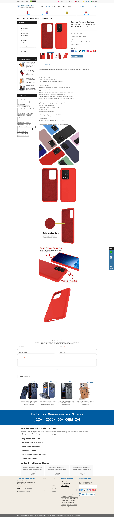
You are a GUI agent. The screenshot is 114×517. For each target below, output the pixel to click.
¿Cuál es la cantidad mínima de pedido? (33, 442)
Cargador (23, 48)
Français (70, 1)
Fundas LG (23, 38)
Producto (48, 6)
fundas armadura (31, 119)
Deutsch (78, 1)
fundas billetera (21, 117)
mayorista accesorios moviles (74, 515)
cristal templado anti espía (23, 135)
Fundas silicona (29, 113)
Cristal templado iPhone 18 (23, 101)
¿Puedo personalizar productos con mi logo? (34, 454)
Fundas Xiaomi (24, 35)
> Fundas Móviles (34, 18)
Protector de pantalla (25, 46)
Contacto (69, 6)
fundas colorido (21, 124)
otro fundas (23, 42)
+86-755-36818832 (23, 486)
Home (42, 6)
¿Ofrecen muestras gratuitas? (30, 458)
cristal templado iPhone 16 (29, 126)
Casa (18, 18)
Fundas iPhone (24, 28)
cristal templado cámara (23, 133)
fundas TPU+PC (29, 122)
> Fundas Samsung (46, 18)
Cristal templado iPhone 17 (23, 106)
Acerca (53, 6)
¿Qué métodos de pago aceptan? (31, 446)
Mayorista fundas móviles (44, 515)
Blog (64, 6)
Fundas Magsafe (21, 113)
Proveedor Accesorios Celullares (45, 69)
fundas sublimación (30, 117)
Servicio (59, 6)
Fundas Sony (24, 40)
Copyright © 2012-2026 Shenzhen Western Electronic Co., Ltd (28, 515)
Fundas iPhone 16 (21, 108)
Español (87, 1)
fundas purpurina (21, 115)
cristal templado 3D (22, 131)
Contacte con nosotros (77, 56)
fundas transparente (22, 119)
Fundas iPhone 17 (21, 104)
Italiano (95, 1)
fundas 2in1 (28, 124)
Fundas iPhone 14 (21, 110)
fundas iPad (20, 126)
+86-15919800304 (28, 488)
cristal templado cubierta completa (25, 128)
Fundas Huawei (24, 33)
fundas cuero (29, 115)
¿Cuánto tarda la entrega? (29, 450)
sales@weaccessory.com (25, 491)
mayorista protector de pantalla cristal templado (58, 515)
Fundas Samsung (25, 30)
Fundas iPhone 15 (30, 108)
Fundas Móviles (24, 25)
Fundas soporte (30, 110)
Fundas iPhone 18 (21, 99)
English (61, 1)
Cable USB (23, 51)
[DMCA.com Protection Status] (32, 1)
